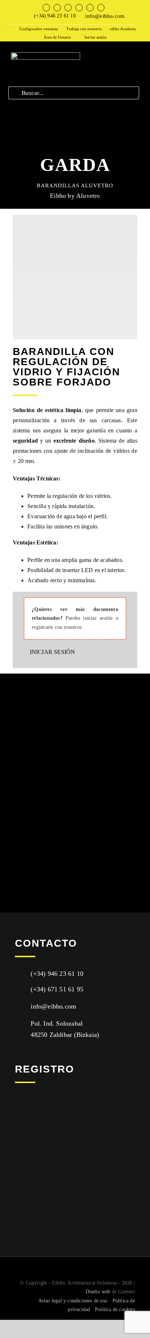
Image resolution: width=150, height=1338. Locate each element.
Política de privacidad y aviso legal (56, 1186)
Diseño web (98, 1291)
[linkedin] (90, 7)
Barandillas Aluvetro (75, 185)
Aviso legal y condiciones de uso (72, 1300)
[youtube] (79, 7)
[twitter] (57, 7)
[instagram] (68, 7)
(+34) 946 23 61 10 (55, 16)
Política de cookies (115, 1309)
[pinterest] (100, 7)
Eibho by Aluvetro (75, 195)
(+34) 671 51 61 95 (57, 989)
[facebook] (46, 7)
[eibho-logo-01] (45, 55)
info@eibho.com (105, 16)
